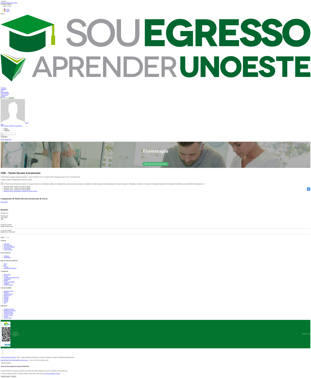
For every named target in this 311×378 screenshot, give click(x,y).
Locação (6, 316)
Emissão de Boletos (9, 309)
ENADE (6, 299)
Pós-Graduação (8, 245)
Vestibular (6, 256)
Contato (6, 301)
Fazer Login (4, 136)
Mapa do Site (7, 295)
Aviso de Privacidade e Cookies (51, 373)
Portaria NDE (4, 202)
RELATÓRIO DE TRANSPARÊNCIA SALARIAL (14, 360)
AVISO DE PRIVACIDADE (8, 357)
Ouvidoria (6, 283)
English (7, 9)
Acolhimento (7, 279)
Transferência (7, 257)
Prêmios (6, 280)
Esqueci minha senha (6, 139)
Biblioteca (6, 292)
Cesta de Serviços (8, 294)
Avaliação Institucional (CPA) (11, 277)
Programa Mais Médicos (10, 268)
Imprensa (6, 297)
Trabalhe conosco (8, 284)
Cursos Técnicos (8, 249)
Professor (7, 130)
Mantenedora (7, 274)
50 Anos (6, 276)
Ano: (2, 217)
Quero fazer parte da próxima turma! (155, 164)
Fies (5, 265)
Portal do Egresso (8, 312)
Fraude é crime (8, 318)
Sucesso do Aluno (8, 313)
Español (7, 11)
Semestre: (3, 216)
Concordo (13, 376)
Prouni (5, 264)
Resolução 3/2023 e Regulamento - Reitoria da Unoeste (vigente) (20, 191)
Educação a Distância (9, 246)
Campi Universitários (9, 282)
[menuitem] (155, 88)
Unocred (6, 266)
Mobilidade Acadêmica (10, 310)
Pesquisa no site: (306, 333)
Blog (5, 302)
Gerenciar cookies (5, 376)
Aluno (6, 128)
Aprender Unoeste (8, 291)
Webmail (6, 298)
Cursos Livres (7, 248)
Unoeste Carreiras (8, 315)
